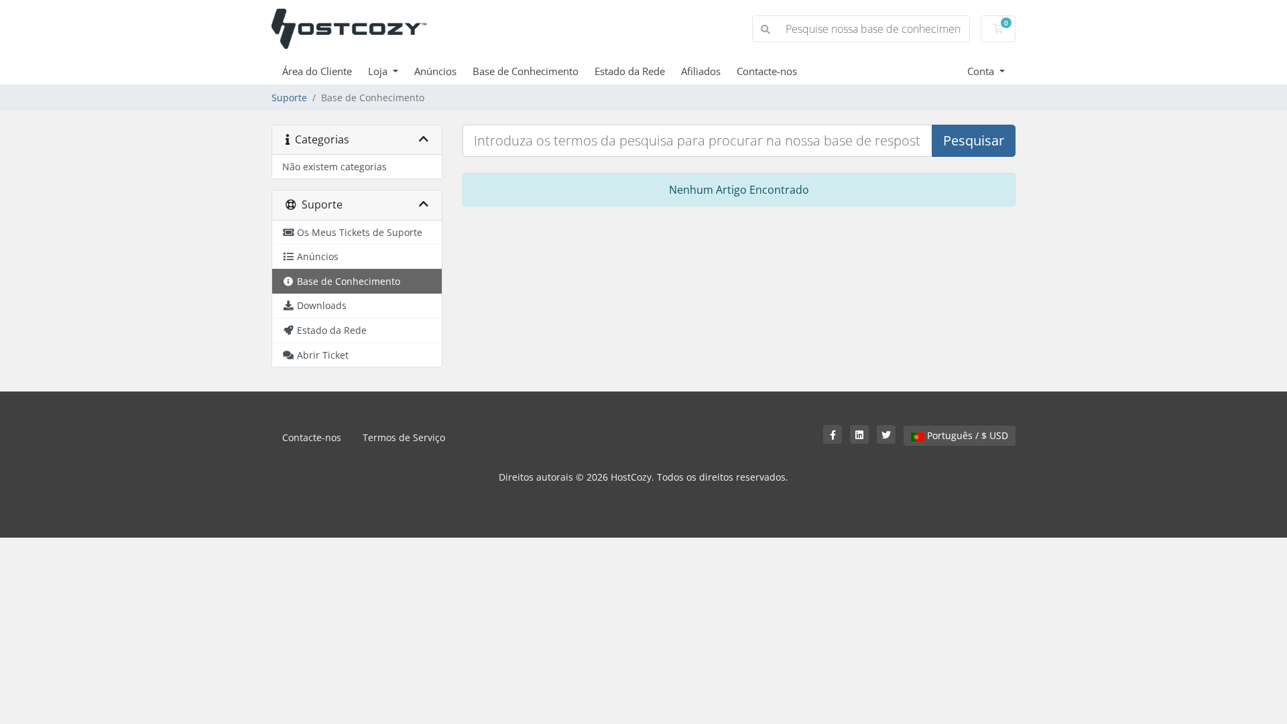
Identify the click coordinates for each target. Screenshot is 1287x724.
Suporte (289, 97)
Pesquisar (973, 140)
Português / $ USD (966, 435)
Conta (982, 71)
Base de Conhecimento (525, 71)
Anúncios (435, 71)
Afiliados (701, 71)
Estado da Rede (630, 71)
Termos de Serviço (404, 437)
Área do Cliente (317, 71)
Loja (379, 71)
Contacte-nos (767, 71)
